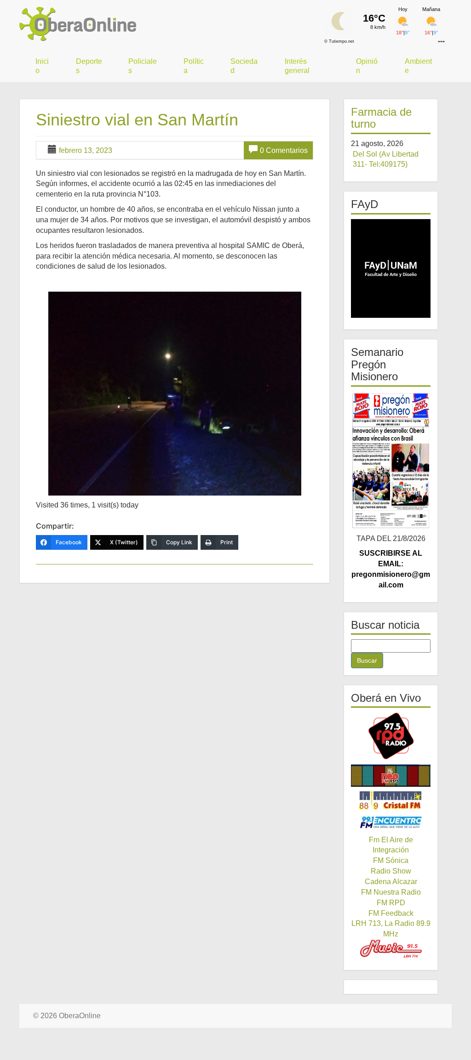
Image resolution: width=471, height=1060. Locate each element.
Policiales (142, 65)
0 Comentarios (284, 150)
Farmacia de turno (381, 118)
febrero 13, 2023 (85, 150)
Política (194, 65)
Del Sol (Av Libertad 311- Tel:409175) (386, 159)
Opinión (367, 65)
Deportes (89, 65)
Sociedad (244, 65)
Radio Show (391, 871)
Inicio (42, 65)
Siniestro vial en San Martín (137, 119)
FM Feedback (391, 913)
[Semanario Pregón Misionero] (391, 460)
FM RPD (391, 903)
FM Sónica (390, 860)
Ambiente (418, 65)
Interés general (297, 65)
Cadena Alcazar (391, 881)
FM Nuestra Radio (391, 892)
